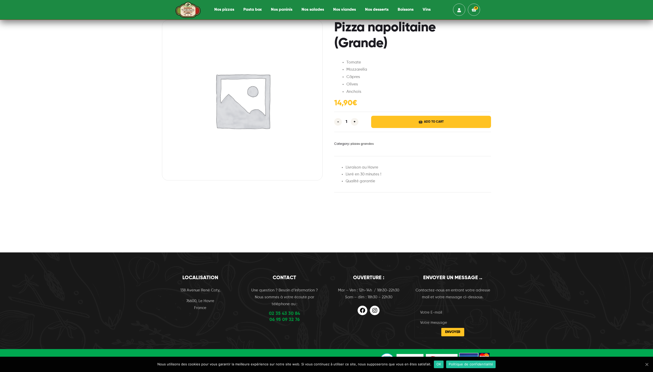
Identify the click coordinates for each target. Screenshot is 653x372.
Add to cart (434, 121)
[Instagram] (375, 310)
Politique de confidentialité (471, 364)
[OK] (646, 364)
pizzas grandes (362, 144)
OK (438, 364)
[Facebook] (362, 310)
